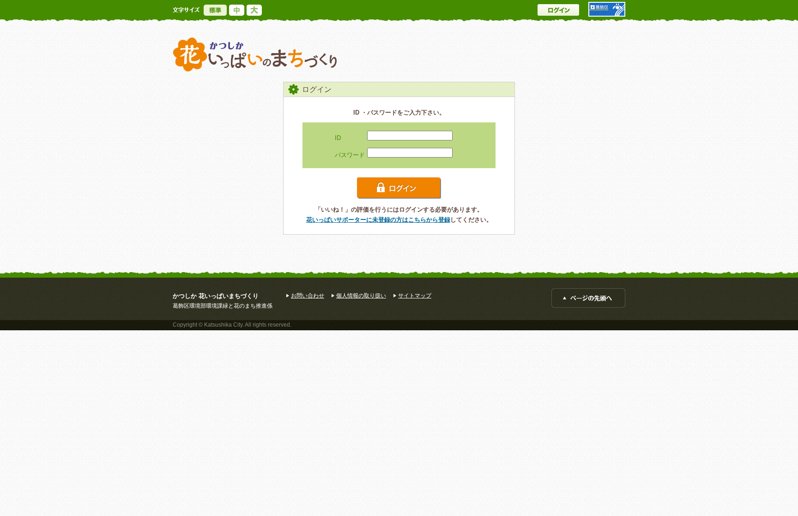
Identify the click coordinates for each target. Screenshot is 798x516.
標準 (215, 10)
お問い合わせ (307, 295)
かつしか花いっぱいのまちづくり (255, 55)
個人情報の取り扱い (361, 295)
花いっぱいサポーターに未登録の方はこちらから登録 (378, 219)
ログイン (558, 10)
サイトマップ (414, 295)
